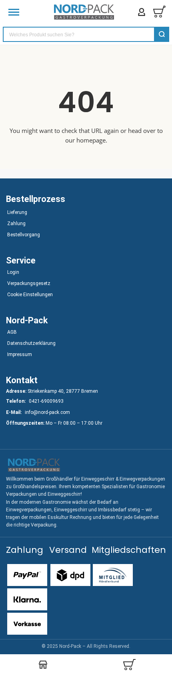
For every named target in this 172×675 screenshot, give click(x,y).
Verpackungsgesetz (28, 283)
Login (13, 272)
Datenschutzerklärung (31, 343)
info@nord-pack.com (47, 412)
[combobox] (86, 34)
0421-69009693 (46, 401)
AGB (12, 332)
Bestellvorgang (23, 235)
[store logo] (84, 12)
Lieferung (17, 212)
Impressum (19, 354)
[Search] (161, 34)
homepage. (91, 140)
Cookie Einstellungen (30, 294)
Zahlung (16, 223)
